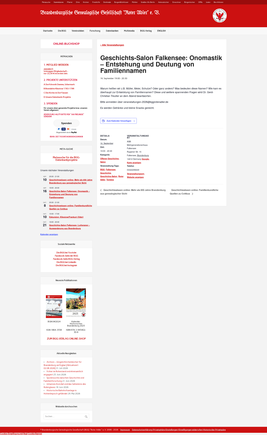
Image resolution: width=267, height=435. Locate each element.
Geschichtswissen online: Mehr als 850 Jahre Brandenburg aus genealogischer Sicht (70, 181)
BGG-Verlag (146, 31)
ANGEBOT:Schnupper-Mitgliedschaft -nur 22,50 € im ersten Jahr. (56, 71)
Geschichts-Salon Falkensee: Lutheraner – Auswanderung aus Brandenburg (69, 227)
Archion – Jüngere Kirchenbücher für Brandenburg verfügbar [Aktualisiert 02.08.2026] (63, 365)
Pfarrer (70, 2)
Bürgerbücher (189, 2)
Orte (78, 2)
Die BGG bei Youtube (66, 252)
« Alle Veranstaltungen (112, 44)
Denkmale (107, 2)
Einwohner (176, 2)
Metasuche (46, 2)
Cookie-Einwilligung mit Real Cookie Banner (21, 434)
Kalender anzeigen (49, 234)
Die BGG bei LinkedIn (66, 262)
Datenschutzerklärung (142, 430)
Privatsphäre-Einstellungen (165, 430)
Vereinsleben (78, 31)
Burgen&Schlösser (121, 2)
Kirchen (86, 2)
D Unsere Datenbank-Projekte (57, 97)
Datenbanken (112, 31)
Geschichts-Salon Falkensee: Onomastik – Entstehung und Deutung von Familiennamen (69, 194)
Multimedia (129, 31)
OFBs (200, 2)
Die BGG (62, 31)
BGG (102, 169)
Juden (208, 2)
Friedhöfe (96, 2)
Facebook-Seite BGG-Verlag (66, 259)
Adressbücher (163, 2)
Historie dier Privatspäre (214, 430)
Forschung (95, 31)
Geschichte (105, 173)
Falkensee (111, 169)
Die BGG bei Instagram (66, 265)
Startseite (47, 31)
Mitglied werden (57, 64)
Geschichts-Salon (108, 176)
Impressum (125, 430)
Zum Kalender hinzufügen (119, 120)
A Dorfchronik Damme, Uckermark (59, 84)
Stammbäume (59, 2)
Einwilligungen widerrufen (190, 430)
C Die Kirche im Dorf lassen (56, 93)
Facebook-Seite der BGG (66, 256)
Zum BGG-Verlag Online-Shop (66, 338)
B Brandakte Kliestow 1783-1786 (59, 88)
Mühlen (135, 2)
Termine (110, 179)
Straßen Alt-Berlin (148, 2)
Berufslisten (218, 2)
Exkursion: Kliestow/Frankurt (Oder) (66, 217)
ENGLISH (161, 31)
